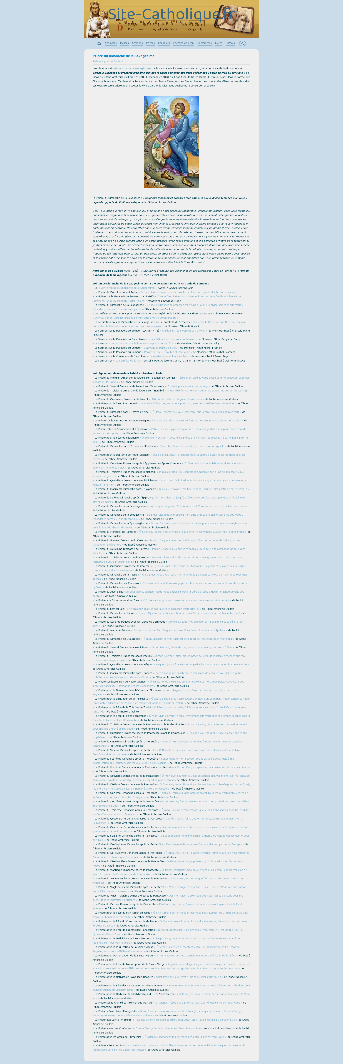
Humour (230, 43)
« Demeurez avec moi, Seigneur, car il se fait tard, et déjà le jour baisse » (168, 624)
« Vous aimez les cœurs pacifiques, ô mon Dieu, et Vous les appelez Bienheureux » (167, 744)
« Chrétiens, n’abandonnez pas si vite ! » (184, 331)
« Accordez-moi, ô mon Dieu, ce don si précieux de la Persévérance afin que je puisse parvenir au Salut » (170, 829)
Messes (124, 43)
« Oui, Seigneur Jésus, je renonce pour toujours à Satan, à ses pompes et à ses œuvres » (169, 457)
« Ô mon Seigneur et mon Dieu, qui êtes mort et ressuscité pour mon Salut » (188, 639)
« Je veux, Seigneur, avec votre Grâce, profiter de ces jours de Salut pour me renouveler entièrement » (166, 543)
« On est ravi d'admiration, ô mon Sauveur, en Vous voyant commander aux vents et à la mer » (171, 483)
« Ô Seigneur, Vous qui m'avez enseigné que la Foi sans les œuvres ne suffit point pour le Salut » (170, 440)
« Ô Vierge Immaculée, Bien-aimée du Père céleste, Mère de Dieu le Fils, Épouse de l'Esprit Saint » (168, 932)
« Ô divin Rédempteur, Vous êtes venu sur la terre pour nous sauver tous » (195, 412)
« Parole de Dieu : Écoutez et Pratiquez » (167, 352)
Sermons (137, 43)
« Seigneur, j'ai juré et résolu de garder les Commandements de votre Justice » (201, 664)
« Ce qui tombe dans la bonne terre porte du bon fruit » (142, 343)
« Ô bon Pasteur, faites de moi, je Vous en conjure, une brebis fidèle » (192, 647)
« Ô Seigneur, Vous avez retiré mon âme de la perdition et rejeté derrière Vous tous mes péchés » (170, 577)
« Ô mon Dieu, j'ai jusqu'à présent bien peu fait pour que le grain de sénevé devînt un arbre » (169, 500)
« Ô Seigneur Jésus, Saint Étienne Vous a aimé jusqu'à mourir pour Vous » (197, 1003)
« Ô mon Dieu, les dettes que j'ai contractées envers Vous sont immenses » (168, 881)
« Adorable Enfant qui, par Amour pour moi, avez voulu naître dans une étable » (187, 403)
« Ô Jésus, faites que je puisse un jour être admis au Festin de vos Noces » (169, 864)
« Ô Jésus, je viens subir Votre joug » (187, 386)
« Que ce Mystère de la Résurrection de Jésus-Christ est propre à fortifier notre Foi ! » (189, 613)
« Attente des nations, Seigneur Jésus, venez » (177, 399)
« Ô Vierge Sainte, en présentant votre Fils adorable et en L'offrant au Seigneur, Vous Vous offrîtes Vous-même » (166, 949)
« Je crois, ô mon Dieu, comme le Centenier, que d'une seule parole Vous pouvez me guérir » (168, 474)
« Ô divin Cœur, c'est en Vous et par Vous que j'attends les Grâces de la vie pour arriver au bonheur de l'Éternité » (170, 915)
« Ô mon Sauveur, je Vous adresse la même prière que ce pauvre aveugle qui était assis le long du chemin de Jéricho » (170, 525)
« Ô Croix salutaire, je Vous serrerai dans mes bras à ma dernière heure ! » (186, 600)
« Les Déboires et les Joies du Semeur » (172, 339)
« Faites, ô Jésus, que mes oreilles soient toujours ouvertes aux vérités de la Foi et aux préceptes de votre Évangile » (170, 795)
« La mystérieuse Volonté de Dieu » (169, 356)
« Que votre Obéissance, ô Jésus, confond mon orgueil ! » (192, 446)
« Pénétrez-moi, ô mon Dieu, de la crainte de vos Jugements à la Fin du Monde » (168, 906)
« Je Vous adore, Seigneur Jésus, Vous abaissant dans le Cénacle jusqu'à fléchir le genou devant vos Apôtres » (168, 594)
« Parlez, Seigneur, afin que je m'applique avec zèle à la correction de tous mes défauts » (169, 551)
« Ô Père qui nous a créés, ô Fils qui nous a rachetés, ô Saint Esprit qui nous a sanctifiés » (169, 709)
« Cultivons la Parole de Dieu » (160, 348)
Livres (218, 43)
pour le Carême (113, 61)
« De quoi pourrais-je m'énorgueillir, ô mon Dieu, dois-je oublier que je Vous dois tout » (171, 838)
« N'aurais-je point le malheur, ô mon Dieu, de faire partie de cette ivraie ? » (203, 489)
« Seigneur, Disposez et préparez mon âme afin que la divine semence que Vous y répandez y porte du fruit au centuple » (168, 307)
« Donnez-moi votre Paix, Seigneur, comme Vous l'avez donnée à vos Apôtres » (179, 630)
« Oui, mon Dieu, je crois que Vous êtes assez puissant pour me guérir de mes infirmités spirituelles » (168, 898)
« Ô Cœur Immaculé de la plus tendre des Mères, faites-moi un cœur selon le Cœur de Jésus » (170, 923)
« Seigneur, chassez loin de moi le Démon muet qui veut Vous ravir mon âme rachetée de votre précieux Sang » (167, 560)
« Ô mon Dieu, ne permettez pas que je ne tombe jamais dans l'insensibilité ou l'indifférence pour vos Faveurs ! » (171, 812)
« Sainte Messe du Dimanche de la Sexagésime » (127, 288)
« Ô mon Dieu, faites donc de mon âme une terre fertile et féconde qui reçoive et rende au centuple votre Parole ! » (167, 299)
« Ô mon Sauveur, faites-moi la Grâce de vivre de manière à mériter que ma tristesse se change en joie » (169, 658)
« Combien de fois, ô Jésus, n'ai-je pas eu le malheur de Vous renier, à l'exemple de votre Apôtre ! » (170, 585)
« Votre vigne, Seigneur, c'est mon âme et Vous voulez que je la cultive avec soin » (197, 506)
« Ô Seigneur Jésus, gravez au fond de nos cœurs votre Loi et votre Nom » (197, 420)
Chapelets (164, 43)
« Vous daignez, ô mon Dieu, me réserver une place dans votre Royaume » (166, 692)
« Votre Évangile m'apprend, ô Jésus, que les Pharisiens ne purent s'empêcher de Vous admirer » (169, 889)
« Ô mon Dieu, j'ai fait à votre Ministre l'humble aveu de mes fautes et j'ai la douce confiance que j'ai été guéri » (171, 855)
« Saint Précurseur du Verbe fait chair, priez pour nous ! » (188, 977)
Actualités (111, 43)
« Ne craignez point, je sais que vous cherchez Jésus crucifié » (163, 609)
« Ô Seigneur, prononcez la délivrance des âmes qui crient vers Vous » (184, 1037)
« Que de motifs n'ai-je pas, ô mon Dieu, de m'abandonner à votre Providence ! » (168, 821)
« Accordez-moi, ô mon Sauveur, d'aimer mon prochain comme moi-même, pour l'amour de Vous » (171, 804)
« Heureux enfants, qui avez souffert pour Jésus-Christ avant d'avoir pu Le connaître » (185, 1020)
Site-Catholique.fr (171, 16)
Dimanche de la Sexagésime (132, 68)
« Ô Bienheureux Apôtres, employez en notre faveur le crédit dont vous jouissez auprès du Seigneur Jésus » (171, 988)
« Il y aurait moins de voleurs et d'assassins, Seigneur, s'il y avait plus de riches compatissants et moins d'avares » (169, 568)
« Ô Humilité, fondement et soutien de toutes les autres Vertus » (204, 390)
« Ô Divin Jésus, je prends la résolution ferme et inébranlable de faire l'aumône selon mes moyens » (167, 752)
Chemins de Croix (183, 43)
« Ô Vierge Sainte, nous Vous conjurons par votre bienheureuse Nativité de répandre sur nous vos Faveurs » (166, 941)
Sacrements (205, 43)
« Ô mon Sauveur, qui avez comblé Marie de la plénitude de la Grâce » (196, 955)
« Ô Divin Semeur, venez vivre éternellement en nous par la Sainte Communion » (187, 292)
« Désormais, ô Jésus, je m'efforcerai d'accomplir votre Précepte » (204, 844)
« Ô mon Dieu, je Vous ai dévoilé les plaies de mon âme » (168, 1028)
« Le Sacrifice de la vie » (128, 360)
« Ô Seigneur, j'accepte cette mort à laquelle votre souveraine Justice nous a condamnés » (192, 532)
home (99, 43)
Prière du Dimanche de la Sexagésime (123, 56)
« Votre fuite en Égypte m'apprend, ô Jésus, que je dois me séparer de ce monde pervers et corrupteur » (169, 431)
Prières (150, 43)
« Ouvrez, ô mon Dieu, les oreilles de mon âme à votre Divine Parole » (135, 318)
